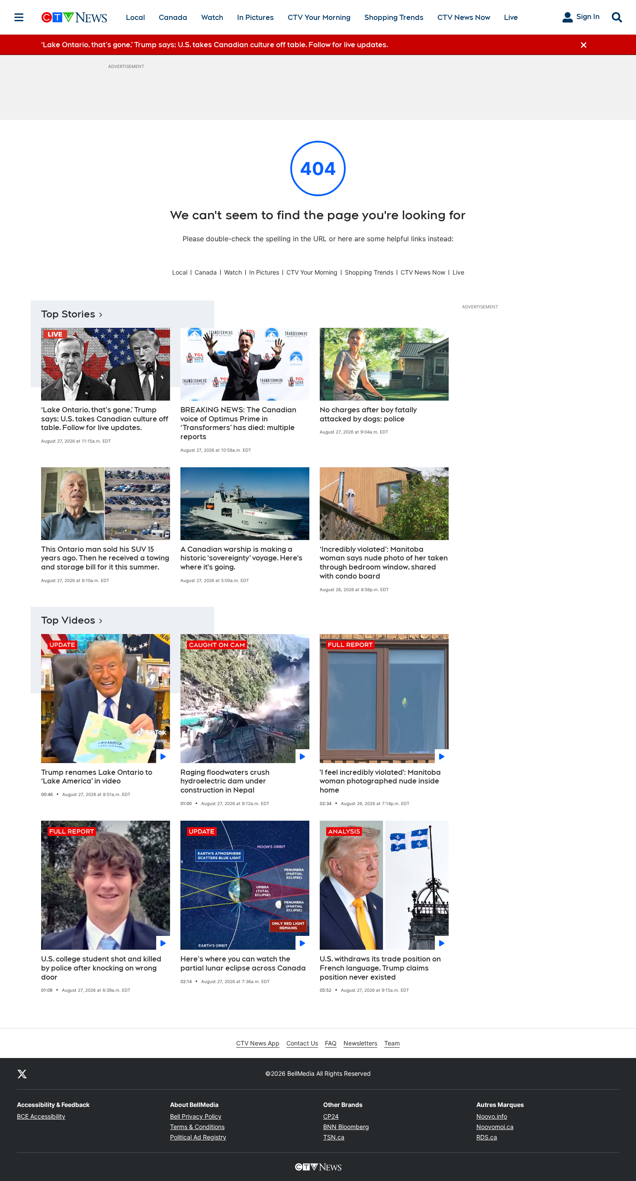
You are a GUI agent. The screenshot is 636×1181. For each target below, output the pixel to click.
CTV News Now (463, 17)
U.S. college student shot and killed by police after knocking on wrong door (101, 968)
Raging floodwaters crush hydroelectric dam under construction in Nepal (225, 781)
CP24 (331, 1116)
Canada (173, 17)
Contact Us (302, 1043)
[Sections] (19, 17)
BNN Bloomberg (346, 1126)
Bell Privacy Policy (196, 1116)
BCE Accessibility (41, 1116)
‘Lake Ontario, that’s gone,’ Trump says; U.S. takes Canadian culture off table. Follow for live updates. (104, 419)
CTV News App (257, 1043)
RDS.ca (486, 1137)
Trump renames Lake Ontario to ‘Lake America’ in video (96, 777)
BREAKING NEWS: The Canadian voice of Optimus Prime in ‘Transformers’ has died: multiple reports (238, 423)
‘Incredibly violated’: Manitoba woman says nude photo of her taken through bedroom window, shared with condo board (384, 562)
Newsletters (360, 1043)
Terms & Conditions (197, 1126)
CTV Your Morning (319, 17)
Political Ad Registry (198, 1137)
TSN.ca (333, 1137)
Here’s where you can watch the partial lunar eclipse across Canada (243, 963)
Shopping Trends (394, 17)
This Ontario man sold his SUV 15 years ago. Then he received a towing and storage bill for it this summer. (105, 558)
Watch (212, 17)
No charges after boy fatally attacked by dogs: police (368, 414)
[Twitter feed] (22, 1073)
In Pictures (255, 17)
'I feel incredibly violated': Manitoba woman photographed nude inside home (380, 781)
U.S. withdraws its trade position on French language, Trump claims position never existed (380, 968)
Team (392, 1043)
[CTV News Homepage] (74, 17)
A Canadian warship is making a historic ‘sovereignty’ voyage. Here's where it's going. (241, 558)
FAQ (331, 1043)
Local (135, 17)
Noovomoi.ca (495, 1126)
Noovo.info (491, 1116)
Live (511, 17)
